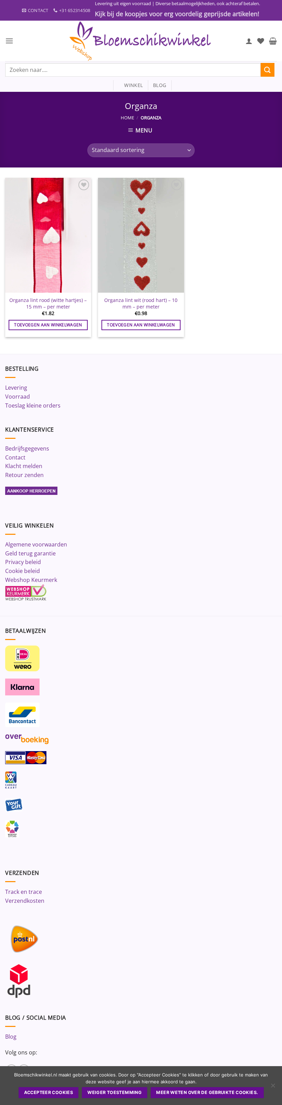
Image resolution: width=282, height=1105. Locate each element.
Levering (16, 387)
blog (159, 85)
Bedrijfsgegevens (27, 448)
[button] (9, 40)
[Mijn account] (249, 40)
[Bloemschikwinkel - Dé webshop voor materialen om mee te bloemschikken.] (141, 41)
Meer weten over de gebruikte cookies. (207, 1092)
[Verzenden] (267, 69)
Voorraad (17, 396)
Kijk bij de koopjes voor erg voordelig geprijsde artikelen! (177, 14)
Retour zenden (24, 475)
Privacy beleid (23, 562)
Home (127, 118)
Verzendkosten (24, 900)
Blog (11, 1036)
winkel (130, 85)
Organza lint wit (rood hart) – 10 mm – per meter (140, 303)
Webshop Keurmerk (31, 580)
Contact (15, 457)
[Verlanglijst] (260, 40)
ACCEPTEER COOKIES (48, 1092)
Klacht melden (23, 466)
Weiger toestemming (114, 1092)
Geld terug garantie (30, 553)
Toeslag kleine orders (33, 405)
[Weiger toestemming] (273, 1087)
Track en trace (23, 892)
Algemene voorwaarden (36, 544)
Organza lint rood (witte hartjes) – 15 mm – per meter (48, 303)
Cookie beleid (22, 571)
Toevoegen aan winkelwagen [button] (48, 324)
